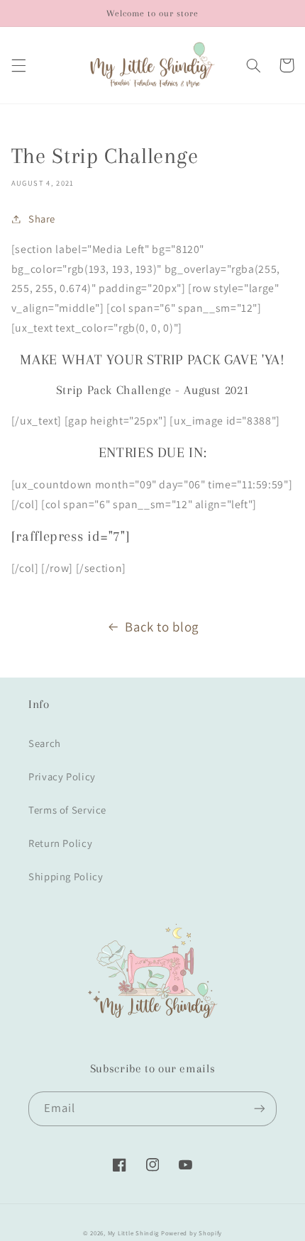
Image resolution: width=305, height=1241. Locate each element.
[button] (18, 65)
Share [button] (41, 218)
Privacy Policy (62, 776)
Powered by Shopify (191, 1233)
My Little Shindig (134, 1233)
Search (44, 743)
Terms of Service (67, 809)
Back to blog (162, 626)
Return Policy (60, 843)
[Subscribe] (259, 1108)
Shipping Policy (65, 876)
